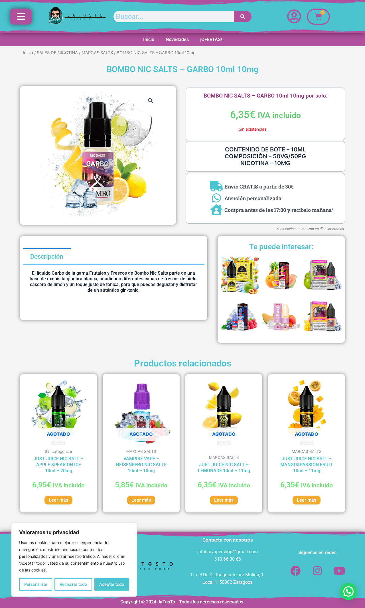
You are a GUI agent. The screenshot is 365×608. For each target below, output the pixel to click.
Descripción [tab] (46, 256)
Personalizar (35, 584)
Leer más (58, 500)
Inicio (148, 39)
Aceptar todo (111, 584)
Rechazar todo (73, 584)
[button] (150, 101)
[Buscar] (243, 16)
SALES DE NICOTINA (57, 52)
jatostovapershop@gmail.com (227, 551)
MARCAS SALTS (97, 52)
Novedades (177, 39)
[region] (74, 560)
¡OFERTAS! (211, 39)
